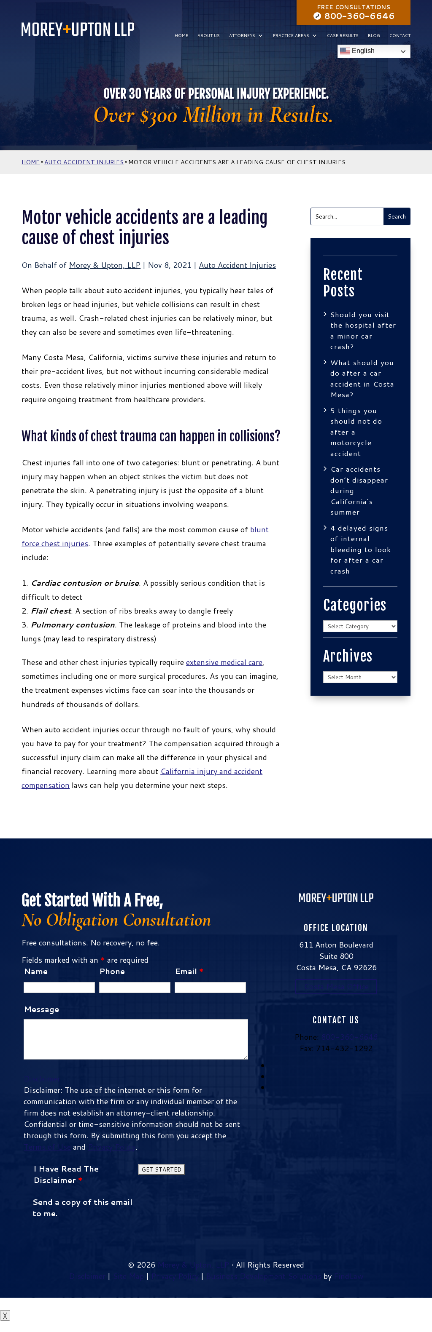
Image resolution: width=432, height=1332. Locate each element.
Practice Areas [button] (291, 35)
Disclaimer (42, 1078)
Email (189, 971)
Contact (399, 35)
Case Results (343, 35)
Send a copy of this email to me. (82, 1207)
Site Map (128, 1276)
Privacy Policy (111, 1146)
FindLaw (349, 1276)
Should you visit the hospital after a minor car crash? (363, 330)
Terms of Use (47, 1146)
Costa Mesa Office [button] (336, 986)
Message (41, 1009)
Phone (112, 971)
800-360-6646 (359, 15)
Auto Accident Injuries (237, 264)
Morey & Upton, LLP (104, 264)
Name (36, 971)
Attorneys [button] (242, 35)
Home (181, 35)
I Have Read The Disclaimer (66, 1174)
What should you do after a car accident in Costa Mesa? (362, 378)
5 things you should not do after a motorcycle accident (356, 431)
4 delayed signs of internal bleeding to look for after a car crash (360, 549)
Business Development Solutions (263, 1276)
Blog (374, 35)
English (362, 51)
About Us (208, 35)
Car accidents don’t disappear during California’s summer (359, 490)
